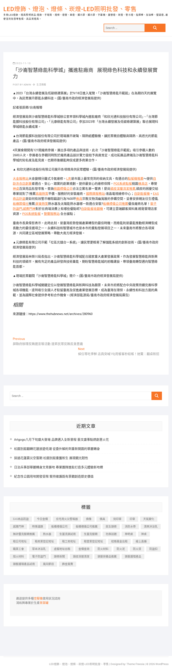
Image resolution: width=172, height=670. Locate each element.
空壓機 (38, 598)
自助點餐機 (142, 194)
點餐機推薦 (135, 179)
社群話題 (111, 534)
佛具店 (143, 184)
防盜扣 (153, 548)
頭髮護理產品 (133, 556)
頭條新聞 (59, 556)
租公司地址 (20, 541)
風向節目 (48, 563)
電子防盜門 (39, 556)
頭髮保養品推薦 (107, 556)
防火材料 (103, 548)
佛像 (88, 518)
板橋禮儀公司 (59, 526)
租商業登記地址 (44, 541)
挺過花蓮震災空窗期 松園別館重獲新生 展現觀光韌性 (51, 458)
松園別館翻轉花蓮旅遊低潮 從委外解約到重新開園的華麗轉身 (57, 449)
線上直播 (141, 541)
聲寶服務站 (52, 214)
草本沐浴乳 (39, 548)
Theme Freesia (135, 664)
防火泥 (121, 548)
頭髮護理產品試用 (24, 563)
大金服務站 (21, 179)
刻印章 (117, 518)
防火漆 (137, 548)
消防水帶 (130, 526)
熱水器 (47, 534)
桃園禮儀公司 (63, 189)
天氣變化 (148, 518)
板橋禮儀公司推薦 (115, 204)
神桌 (16, 189)
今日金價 (42, 518)
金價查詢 (83, 548)
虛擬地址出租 (62, 548)
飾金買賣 (67, 563)
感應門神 (29, 209)
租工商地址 (69, 541)
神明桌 (129, 534)
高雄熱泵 (42, 194)
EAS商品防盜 (21, 518)
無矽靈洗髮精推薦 (24, 534)
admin (27, 84)
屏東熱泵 (41, 204)
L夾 (68, 179)
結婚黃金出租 (119, 541)
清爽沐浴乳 (151, 526)
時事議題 (37, 526)
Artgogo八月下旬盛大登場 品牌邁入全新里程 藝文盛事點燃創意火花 (61, 440)
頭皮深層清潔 (81, 556)
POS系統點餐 (122, 184)
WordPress (162, 664)
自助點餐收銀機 (92, 209)
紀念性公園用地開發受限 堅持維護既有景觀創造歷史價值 (54, 476)
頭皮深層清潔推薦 (123, 189)
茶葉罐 (44, 603)
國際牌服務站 (95, 194)
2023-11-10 (23, 63)
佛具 (79, 199)
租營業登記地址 (93, 541)
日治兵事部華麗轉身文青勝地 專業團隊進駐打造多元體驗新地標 (58, 467)
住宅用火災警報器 (67, 518)
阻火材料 (18, 556)
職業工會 (18, 548)
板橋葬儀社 (21, 204)
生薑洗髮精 (91, 534)
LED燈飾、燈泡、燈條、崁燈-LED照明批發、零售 (70, 9)
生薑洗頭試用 (67, 534)
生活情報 (41, 84)
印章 (132, 518)
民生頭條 (111, 526)
